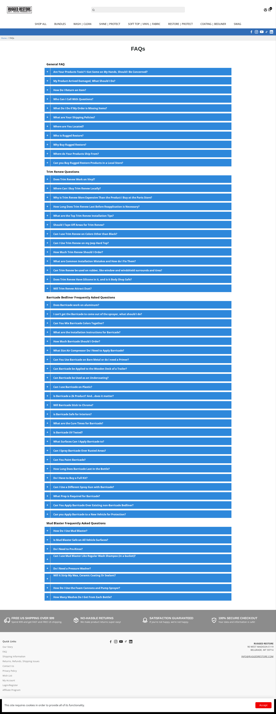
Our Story (8, 646)
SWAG (237, 24)
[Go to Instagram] (256, 32)
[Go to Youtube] (262, 32)
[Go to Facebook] (251, 32)
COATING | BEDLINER (213, 24)
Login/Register (10, 685)
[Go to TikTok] (266, 32)
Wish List (7, 675)
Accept (263, 705)
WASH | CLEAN (82, 24)
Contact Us (8, 666)
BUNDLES (60, 24)
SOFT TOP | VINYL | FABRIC (144, 24)
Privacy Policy (10, 670)
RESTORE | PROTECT (180, 24)
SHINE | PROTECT (109, 24)
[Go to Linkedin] (271, 32)
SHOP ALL (40, 24)
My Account (9, 680)
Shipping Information (14, 656)
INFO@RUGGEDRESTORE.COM (257, 656)
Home (4, 38)
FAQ (5, 651)
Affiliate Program (11, 690)
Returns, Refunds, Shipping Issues (21, 661)
